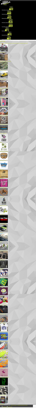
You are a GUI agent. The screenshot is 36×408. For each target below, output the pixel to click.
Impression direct (3, 322)
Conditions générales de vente (22, 405)
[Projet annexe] (4, 213)
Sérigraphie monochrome (4, 331)
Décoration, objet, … (3, 70)
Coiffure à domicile (3, 187)
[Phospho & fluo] (4, 385)
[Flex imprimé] (4, 294)
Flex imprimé (2, 295)
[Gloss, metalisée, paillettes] (4, 376)
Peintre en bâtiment (3, 133)
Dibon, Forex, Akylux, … (4, 106)
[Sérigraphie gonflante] (4, 358)
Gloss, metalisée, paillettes (4, 377)
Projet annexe (2, 214)
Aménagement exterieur (4, 151)
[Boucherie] (4, 177)
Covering (1, 232)
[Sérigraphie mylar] (4, 394)
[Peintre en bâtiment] (4, 132)
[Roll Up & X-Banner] (4, 96)
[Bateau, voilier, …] (4, 51)
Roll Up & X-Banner (3, 97)
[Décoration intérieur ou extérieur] (4, 60)
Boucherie (1, 178)
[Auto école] (4, 168)
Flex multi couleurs (3, 277)
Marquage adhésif (25, 43)
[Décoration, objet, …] (4, 69)
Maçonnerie (2, 196)
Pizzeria (1, 142)
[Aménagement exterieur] (4, 150)
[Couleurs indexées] (4, 349)
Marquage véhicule (3, 79)
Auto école (2, 169)
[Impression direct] (4, 321)
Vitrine (1, 241)
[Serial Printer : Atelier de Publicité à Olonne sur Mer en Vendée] (5, 5)
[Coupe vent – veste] (4, 312)
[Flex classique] (4, 285)
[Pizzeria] (4, 141)
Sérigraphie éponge (3, 368)
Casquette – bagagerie (3, 304)
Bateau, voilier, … (3, 52)
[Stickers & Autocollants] (4, 114)
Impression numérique (12, 43)
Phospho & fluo (2, 386)
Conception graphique (4, 43)
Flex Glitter (2, 268)
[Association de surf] (4, 159)
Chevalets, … (2, 404)
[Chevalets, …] (4, 403)
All (0, 43)
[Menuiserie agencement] (4, 123)
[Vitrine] (4, 240)
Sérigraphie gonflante (3, 359)
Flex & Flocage (2, 259)
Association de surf (3, 160)
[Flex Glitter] (4, 267)
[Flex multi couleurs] (4, 276)
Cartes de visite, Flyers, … (4, 250)
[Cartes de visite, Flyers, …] (4, 249)
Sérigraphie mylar (3, 395)
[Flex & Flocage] (4, 258)
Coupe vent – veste (3, 313)
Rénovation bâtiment (3, 223)
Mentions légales (14, 405)
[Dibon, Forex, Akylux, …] (4, 105)
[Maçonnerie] (4, 195)
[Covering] (4, 231)
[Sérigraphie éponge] (4, 367)
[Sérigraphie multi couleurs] (4, 340)
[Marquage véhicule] (4, 78)
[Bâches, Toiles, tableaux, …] (4, 87)
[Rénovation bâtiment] (4, 222)
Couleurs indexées (3, 350)
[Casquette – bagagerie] (4, 303)
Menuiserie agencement (4, 124)
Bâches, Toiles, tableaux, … (4, 88)
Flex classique (2, 286)
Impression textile (19, 43)
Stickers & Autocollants (4, 115)
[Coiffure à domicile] (4, 186)
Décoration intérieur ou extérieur (5, 61)
